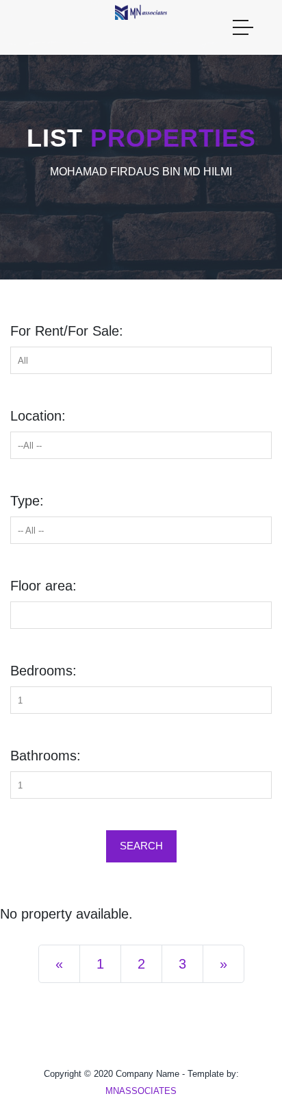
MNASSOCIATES (141, 1091)
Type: (27, 500)
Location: (38, 415)
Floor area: (43, 585)
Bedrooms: (43, 670)
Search (141, 845)
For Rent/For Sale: (66, 330)
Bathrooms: (45, 755)
